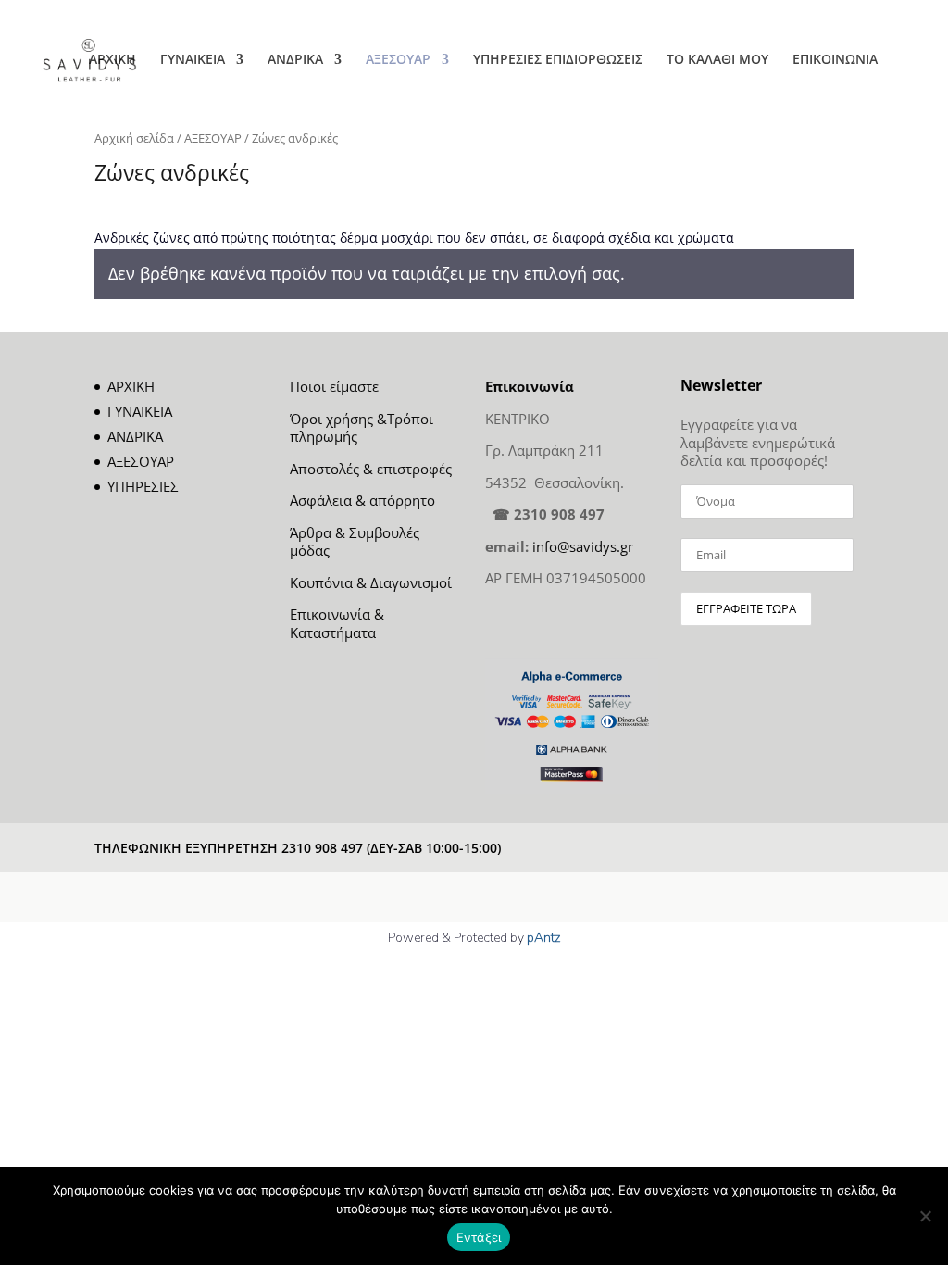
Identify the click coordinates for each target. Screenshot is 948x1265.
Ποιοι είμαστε (334, 386)
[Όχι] (925, 1216)
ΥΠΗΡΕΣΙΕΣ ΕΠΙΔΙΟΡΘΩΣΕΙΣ (557, 60)
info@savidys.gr (582, 546)
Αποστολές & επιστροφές (371, 468)
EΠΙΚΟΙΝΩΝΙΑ (835, 60)
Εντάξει (479, 1237)
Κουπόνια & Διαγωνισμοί (371, 582)
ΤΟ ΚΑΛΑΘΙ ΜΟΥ (717, 60)
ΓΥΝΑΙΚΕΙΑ (192, 60)
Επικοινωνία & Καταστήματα (337, 623)
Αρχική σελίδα (134, 138)
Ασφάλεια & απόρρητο (362, 500)
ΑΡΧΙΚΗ (112, 60)
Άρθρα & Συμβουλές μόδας (354, 541)
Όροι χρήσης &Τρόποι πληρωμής (361, 427)
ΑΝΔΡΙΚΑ (295, 60)
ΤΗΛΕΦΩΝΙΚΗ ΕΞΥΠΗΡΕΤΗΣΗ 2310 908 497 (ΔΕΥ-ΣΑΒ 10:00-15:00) (297, 848)
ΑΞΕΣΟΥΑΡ (398, 60)
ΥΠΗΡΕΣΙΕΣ (143, 486)
